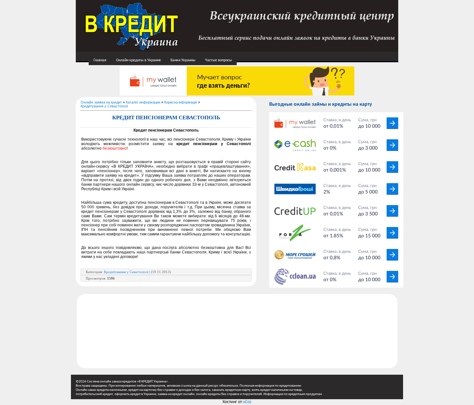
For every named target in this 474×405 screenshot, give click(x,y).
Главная (100, 60)
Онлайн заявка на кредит (101, 102)
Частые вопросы (218, 60)
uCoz (247, 402)
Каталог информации (143, 102)
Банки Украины (183, 60)
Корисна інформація (180, 102)
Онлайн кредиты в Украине (138, 60)
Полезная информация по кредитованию (270, 386)
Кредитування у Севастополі (104, 106)
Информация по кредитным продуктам (292, 394)
